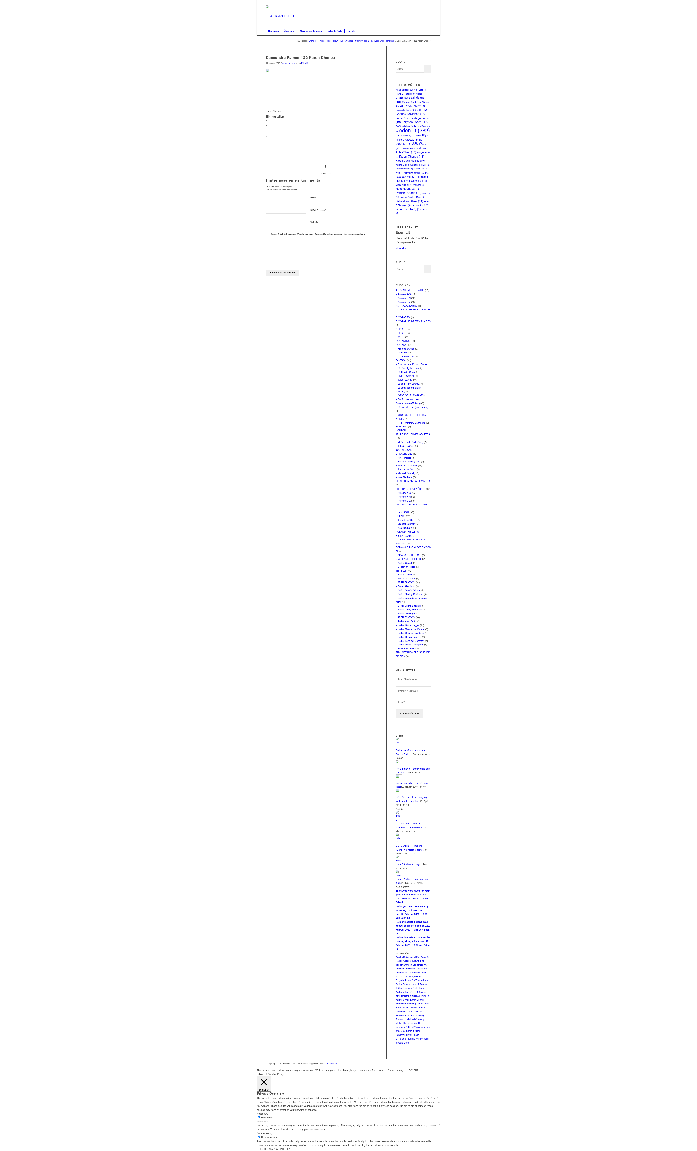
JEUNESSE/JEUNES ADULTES (413, 434)
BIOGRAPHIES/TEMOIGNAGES (413, 321)
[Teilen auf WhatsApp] (270, 131)
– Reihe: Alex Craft (406, 621)
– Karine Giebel (404, 563)
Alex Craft (420, 89)
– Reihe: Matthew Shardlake (410, 422)
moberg (418, 184)
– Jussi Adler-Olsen (406, 469)
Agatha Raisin (404, 89)
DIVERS (400, 337)
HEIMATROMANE (405, 375)
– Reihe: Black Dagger (407, 625)
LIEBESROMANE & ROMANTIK (413, 481)
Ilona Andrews (408, 139)
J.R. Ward (421, 991)
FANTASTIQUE (404, 340)
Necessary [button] (262, 1113)
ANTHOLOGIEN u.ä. (406, 305)
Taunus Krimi (419, 205)
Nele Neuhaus (408, 188)
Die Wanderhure (419, 980)
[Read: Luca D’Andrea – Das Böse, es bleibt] (399, 875)
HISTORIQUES (404, 379)
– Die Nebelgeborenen (407, 368)
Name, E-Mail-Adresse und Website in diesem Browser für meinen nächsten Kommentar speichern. (318, 234)
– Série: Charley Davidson (409, 594)
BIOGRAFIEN (403, 317)
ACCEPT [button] (413, 1070)
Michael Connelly (414, 180)
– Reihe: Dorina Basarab (408, 637)
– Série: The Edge (405, 613)
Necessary (267, 1117)
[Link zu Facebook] (428, 2)
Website (314, 221)
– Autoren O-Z (403, 302)
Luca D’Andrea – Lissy (407, 864)
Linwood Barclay (404, 168)
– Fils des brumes (405, 348)
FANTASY (401, 344)
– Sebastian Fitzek (405, 566)
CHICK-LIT (401, 329)
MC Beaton (412, 1015)
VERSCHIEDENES (406, 648)
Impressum (332, 1063)
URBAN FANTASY (405, 582)
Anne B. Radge (405, 93)
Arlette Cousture (411, 960)
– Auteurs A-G (403, 492)
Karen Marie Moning (410, 160)
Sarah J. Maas (416, 197)
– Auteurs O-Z (403, 500)
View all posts (403, 248)
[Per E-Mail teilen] (270, 136)
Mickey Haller (404, 184)
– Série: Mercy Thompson (409, 609)
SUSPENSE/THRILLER (408, 559)
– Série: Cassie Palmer (408, 590)
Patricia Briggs (408, 192)
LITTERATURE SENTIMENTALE (413, 504)
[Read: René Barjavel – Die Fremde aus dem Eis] (399, 762)
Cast (422, 109)
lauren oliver (421, 164)
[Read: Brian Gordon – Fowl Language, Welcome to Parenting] (399, 791)
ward (406, 1042)
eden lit (414, 130)
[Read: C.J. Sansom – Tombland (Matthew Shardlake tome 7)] (399, 842)
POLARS (400, 516)
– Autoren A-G (403, 294)
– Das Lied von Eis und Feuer (411, 364)
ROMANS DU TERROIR (408, 555)
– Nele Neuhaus (404, 477)
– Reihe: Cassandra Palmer (410, 629)
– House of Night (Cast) (408, 461)
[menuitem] (273, 30)
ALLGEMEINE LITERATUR (410, 290)
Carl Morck (416, 105)
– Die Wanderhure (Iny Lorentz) (412, 407)
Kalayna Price (402, 999)
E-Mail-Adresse (318, 209)
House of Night (410, 987)
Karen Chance (411, 156)
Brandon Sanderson (413, 101)
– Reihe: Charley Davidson (410, 633)
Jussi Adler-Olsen (411, 150)
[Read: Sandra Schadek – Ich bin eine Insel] (399, 777)
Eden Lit (304, 63)
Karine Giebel (404, 164)
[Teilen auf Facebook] (270, 120)
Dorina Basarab (403, 984)
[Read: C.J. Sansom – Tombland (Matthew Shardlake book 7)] (399, 819)
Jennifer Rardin (410, 148)
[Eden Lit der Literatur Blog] (281, 15)
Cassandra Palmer (406, 109)
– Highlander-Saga (405, 372)
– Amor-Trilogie (403, 457)
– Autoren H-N (403, 298)
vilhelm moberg (409, 209)
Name (313, 197)
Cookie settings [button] (396, 1070)
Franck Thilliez (403, 135)
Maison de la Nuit (404, 1011)
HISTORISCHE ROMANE (409, 395)
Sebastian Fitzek (409, 201)
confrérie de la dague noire (409, 976)
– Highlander (402, 352)
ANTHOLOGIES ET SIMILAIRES (413, 309)
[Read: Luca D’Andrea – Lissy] (399, 860)
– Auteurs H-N (403, 496)
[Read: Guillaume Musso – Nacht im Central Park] (399, 746)
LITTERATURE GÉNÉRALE (410, 488)
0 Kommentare (288, 63)
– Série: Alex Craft (405, 586)
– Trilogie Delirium (405, 446)
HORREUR (401, 426)
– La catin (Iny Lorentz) (408, 383)
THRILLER (401, 570)
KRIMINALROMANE (406, 465)
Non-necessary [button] (265, 1133)
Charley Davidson (411, 113)
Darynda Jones (415, 122)
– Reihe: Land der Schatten (410, 640)
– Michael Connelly (406, 473)
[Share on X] (270, 125)
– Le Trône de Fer (405, 356)
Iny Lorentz (409, 141)
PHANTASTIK (403, 512)
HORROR (401, 430)
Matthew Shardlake (414, 172)
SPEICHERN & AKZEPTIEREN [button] (273, 1149)
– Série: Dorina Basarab (408, 605)
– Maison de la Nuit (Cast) (409, 442)
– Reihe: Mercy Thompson (409, 644)
